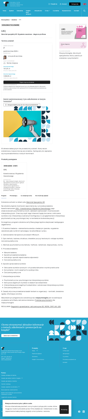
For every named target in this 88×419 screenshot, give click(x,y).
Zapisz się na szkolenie (27, 82)
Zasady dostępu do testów (8, 375)
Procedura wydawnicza (69, 359)
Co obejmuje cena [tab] (26, 196)
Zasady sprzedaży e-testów (9, 381)
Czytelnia (56, 11)
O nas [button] (47, 11)
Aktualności (38, 11)
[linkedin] (84, 412)
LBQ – (32, 208)
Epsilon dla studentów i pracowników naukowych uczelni (11, 393)
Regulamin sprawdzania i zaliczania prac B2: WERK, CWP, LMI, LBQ (36, 306)
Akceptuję (64, 409)
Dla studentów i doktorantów (9, 390)
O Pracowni (66, 350)
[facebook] (79, 412)
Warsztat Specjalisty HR (35, 202)
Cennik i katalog (5, 384)
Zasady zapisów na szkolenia (9, 387)
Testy (4, 11)
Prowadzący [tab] (13, 196)
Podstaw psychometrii (43, 300)
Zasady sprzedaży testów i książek (11, 378)
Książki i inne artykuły (28, 12)
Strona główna (5, 19)
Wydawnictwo (66, 11)
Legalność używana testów (8, 397)
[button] (84, 11)
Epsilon (11, 11)
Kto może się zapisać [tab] (41, 196)
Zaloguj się (74, 4)
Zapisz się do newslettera (11, 335)
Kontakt (76, 11)
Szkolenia (20, 11)
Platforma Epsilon (37, 353)
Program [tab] (3, 196)
